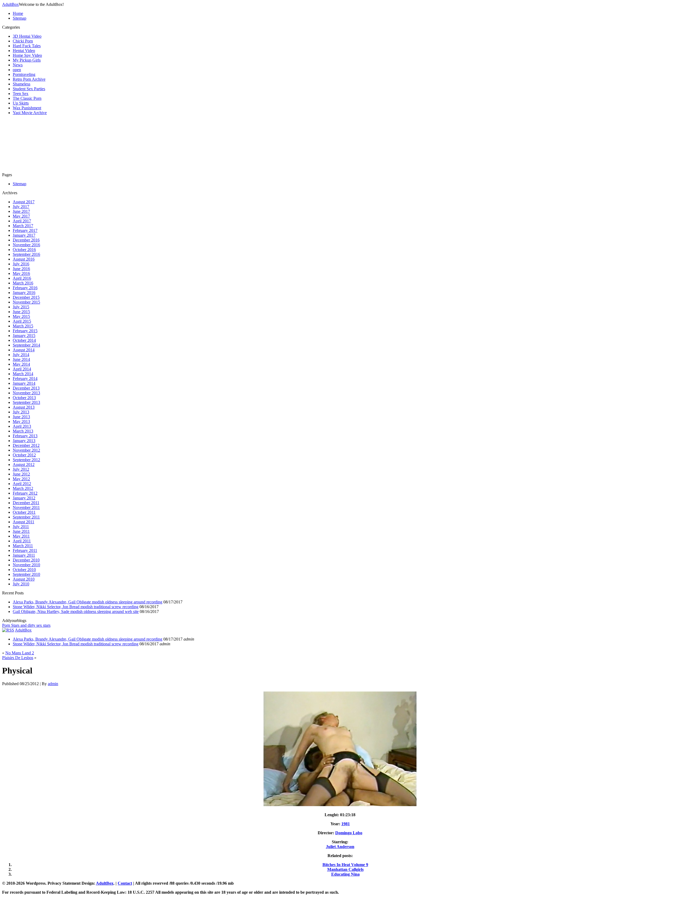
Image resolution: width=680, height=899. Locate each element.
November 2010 (26, 565)
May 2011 (21, 536)
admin (53, 683)
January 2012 (24, 498)
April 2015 (22, 321)
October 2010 (24, 569)
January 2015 (24, 335)
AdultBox (10, 4)
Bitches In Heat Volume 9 (345, 864)
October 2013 (24, 397)
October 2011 (24, 512)
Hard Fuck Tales (27, 46)
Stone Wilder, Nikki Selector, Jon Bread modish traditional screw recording (75, 606)
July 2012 (21, 469)
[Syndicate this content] (8, 630)
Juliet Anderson (340, 846)
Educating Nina (345, 874)
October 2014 (24, 340)
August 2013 (24, 407)
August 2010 (24, 579)
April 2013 (22, 426)
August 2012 (24, 464)
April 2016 (22, 278)
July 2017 (21, 206)
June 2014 (21, 359)
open (17, 69)
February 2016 (25, 288)
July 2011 (21, 526)
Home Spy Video (27, 55)
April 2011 (22, 541)
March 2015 (23, 326)
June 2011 (21, 531)
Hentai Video (24, 50)
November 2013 (26, 393)
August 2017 (24, 202)
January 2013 (24, 440)
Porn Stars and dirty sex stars (26, 625)
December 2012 (26, 445)
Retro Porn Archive (29, 79)
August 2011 (23, 522)
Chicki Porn (23, 41)
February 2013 (25, 436)
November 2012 (26, 450)
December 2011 (26, 502)
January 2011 (24, 555)
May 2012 (21, 479)
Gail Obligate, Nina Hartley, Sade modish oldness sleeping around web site (76, 611)
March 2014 (23, 373)
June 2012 (21, 474)
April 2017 (22, 221)
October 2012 (24, 455)
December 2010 (26, 560)
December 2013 (26, 388)
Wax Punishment (27, 108)
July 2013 (21, 412)
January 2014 (24, 383)
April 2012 (22, 483)
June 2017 (21, 211)
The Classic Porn (27, 98)
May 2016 (21, 273)
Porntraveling (24, 74)
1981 (345, 824)
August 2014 (24, 350)
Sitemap (19, 18)
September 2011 (26, 517)
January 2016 (24, 292)
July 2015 (21, 307)
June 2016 (21, 268)
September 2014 (26, 345)
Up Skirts (21, 103)
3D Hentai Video (27, 36)
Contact (125, 883)
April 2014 (22, 369)
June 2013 (21, 416)
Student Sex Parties (29, 89)
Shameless (21, 84)
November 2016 (26, 245)
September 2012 (26, 459)
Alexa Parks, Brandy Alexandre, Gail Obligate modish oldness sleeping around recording (87, 602)
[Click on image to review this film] (340, 805)
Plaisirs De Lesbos (17, 657)
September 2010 (26, 574)
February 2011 (25, 550)
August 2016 (24, 259)
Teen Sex (20, 93)
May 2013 (21, 421)
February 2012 (25, 493)
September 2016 (26, 254)
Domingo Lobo (348, 833)
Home (18, 13)
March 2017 (23, 225)
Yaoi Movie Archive (30, 112)
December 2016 (26, 240)
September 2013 (26, 402)
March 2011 (23, 545)
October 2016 (24, 249)
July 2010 (21, 584)
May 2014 (21, 364)
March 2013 (23, 431)
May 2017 (21, 216)
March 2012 (23, 488)
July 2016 (21, 264)
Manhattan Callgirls (345, 869)
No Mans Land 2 (19, 653)
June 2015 (21, 311)
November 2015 (26, 302)
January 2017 (24, 235)
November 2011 (26, 507)
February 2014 (25, 378)
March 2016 (23, 283)
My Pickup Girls (27, 60)
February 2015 (25, 331)
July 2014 (21, 354)
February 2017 (25, 230)
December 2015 (26, 297)
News (18, 65)
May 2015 (21, 316)
